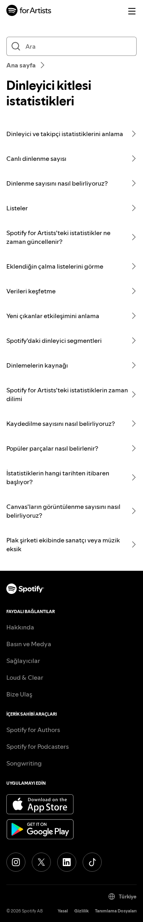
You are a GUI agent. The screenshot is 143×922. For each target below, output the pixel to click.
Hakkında (20, 627)
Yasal (63, 911)
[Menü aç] (132, 11)
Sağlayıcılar (23, 660)
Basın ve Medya (28, 643)
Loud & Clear (24, 677)
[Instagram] (15, 862)
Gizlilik (81, 911)
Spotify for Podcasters (37, 746)
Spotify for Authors (33, 729)
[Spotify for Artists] (29, 11)
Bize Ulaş (19, 694)
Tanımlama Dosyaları (116, 911)
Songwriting (24, 763)
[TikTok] (92, 862)
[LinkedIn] (66, 862)
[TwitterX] (41, 862)
